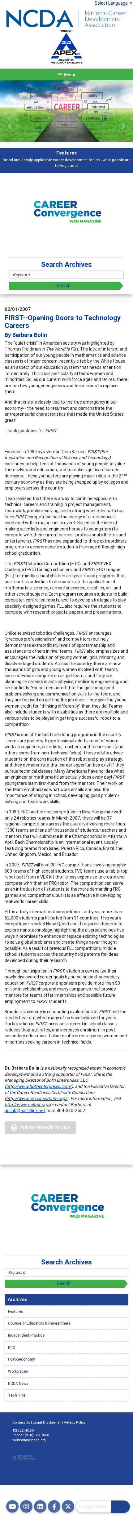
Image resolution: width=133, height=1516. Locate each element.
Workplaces (18, 1371)
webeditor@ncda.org (29, 1440)
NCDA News (18, 1383)
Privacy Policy (74, 1422)
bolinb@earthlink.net (25, 1110)
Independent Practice (26, 1335)
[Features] (66, 111)
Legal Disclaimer (47, 1422)
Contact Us (21, 1422)
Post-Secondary (21, 1359)
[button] (10, 126)
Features (15, 1311)
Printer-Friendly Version (45, 1127)
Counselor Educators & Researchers (39, 1323)
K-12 (11, 1347)
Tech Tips (17, 1395)
